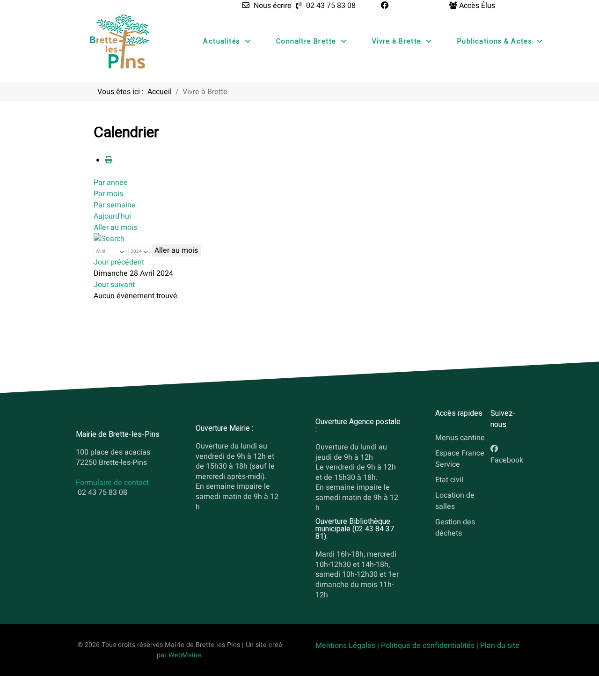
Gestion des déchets (455, 527)
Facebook (506, 460)
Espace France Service (459, 459)
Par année (111, 182)
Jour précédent (119, 262)
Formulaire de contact (112, 482)
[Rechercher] (109, 238)
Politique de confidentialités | (430, 645)
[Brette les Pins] (120, 41)
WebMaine (184, 655)
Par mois (108, 193)
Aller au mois (115, 227)
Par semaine (115, 205)
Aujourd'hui (112, 216)
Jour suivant (114, 284)
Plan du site (499, 645)
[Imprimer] (108, 160)
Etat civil (449, 479)
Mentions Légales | (348, 645)
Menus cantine (460, 438)
